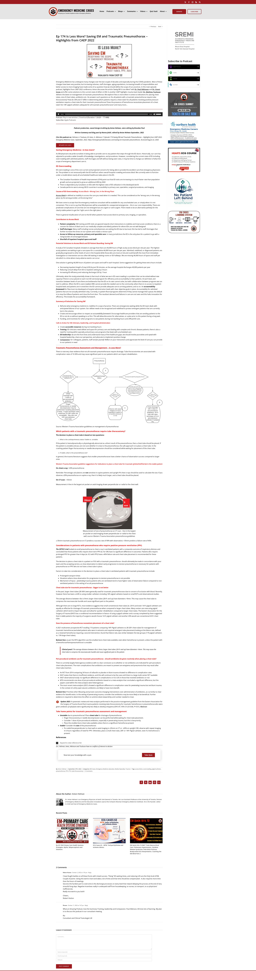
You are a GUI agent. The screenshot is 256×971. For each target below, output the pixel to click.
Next (159, 26)
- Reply (89, 872)
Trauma (128, 769)
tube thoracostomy (77, 771)
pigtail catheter (156, 769)
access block (138, 769)
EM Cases (92, 769)
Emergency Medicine (102, 769)
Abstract (143, 707)
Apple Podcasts (70, 120)
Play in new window (70, 117)
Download (83, 117)
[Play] (59, 114)
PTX (70, 771)
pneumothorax (60, 771)
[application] (109, 114)
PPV (67, 771)
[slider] (159, 114)
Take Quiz (148, 755)
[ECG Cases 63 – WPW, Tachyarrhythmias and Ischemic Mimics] (109, 819)
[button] (109, 743)
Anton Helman (62, 769)
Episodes (111, 769)
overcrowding (147, 769)
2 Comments (88, 771)
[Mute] (154, 114)
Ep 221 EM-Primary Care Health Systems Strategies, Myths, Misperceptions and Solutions (70, 847)
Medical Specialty (120, 769)
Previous (153, 26)
